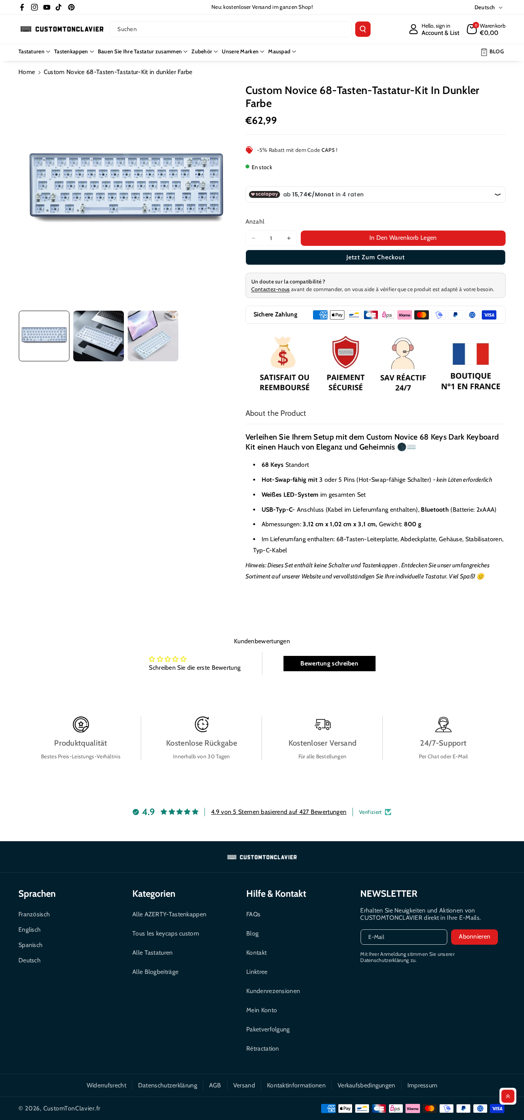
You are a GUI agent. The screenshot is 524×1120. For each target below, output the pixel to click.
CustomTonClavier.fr (72, 1108)
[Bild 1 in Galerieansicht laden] (44, 336)
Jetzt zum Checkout (375, 257)
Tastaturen (31, 51)
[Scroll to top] (507, 1096)
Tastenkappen (71, 51)
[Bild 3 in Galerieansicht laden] (153, 336)
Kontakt (256, 952)
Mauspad (279, 51)
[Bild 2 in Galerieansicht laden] (98, 336)
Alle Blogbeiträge (155, 971)
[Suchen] (363, 29)
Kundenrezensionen (273, 991)
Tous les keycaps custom (165, 933)
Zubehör (201, 51)
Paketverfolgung (268, 1029)
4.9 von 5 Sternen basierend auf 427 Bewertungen (278, 811)
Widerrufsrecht (106, 1085)
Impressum (422, 1085)
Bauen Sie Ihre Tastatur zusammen (140, 51)
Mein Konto (261, 1010)
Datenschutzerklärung (167, 1085)
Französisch (34, 914)
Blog (252, 933)
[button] (486, 29)
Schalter (339, 565)
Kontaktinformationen (296, 1085)
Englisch (29, 929)
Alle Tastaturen (152, 952)
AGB (215, 1085)
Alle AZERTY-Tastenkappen (169, 914)
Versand (244, 1085)
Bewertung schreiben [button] (329, 663)
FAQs (253, 914)
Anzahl (255, 221)
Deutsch (29, 960)
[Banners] (376, 365)
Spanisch (30, 945)
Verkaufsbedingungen (366, 1085)
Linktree (256, 971)
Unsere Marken (240, 51)
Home (26, 72)
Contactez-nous (270, 289)
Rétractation (262, 1048)
